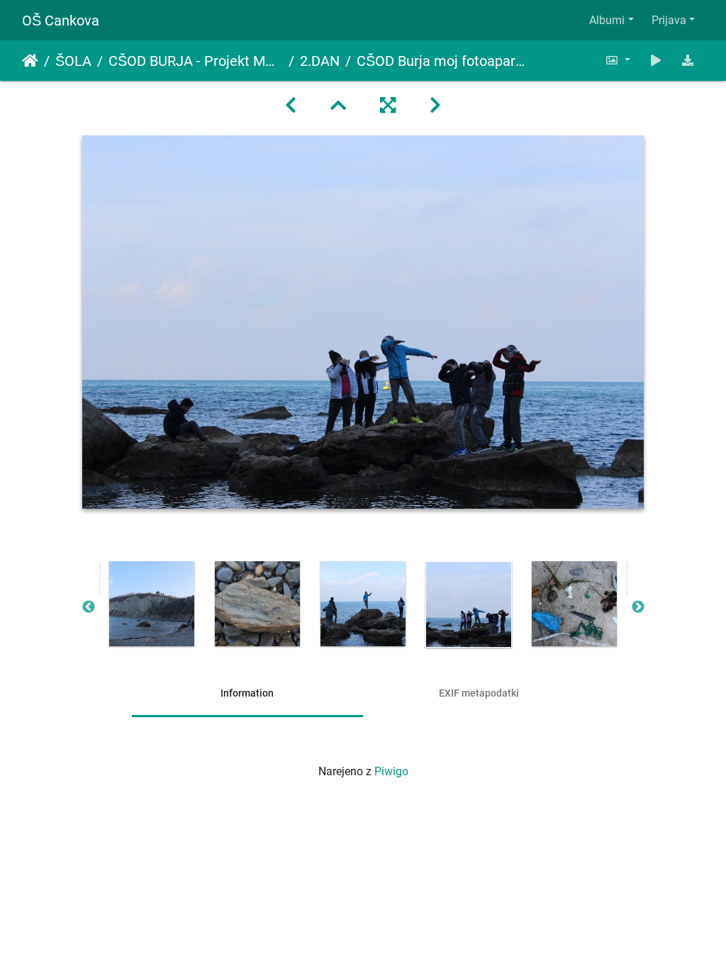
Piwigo (391, 771)
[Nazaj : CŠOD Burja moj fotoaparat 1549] (290, 105)
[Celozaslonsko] (388, 105)
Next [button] (638, 607)
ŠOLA (73, 60)
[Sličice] (338, 105)
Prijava (669, 20)
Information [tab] (247, 693)
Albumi (607, 20)
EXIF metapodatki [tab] (479, 693)
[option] (152, 603)
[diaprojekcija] (656, 60)
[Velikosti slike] (618, 60)
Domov (30, 61)
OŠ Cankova (60, 20)
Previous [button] (89, 607)
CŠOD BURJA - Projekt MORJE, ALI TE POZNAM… (195, 60)
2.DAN (320, 60)
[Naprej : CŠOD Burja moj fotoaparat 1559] (435, 105)
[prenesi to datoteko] (687, 60)
